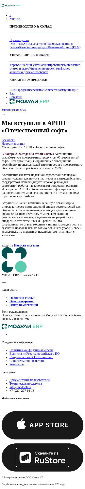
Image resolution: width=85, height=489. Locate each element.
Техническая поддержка (25, 383)
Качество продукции (33, 47)
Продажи (23, 90)
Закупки (40, 43)
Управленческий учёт (24, 65)
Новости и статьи (13, 143)
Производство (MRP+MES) (19, 41)
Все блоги (8, 140)
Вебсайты (35, 90)
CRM (13, 90)
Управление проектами (45, 68)
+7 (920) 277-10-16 (21, 390)
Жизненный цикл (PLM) (63, 47)
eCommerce (49, 90)
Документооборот (36, 72)
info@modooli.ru (20, 387)
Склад (30, 43)
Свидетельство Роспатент (26, 360)
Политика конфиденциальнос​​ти (31, 350)
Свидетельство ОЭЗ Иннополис (31, 357)
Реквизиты (16, 364)
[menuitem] (12, 93)
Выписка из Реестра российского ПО (34, 353)
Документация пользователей (29, 380)
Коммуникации (67, 90)
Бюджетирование (50, 65)
